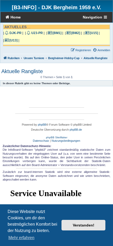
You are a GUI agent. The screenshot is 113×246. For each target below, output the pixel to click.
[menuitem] (101, 50)
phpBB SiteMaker (56, 137)
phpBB (42, 124)
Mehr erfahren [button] (21, 237)
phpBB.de (76, 129)
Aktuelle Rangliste (22, 71)
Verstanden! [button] (83, 225)
